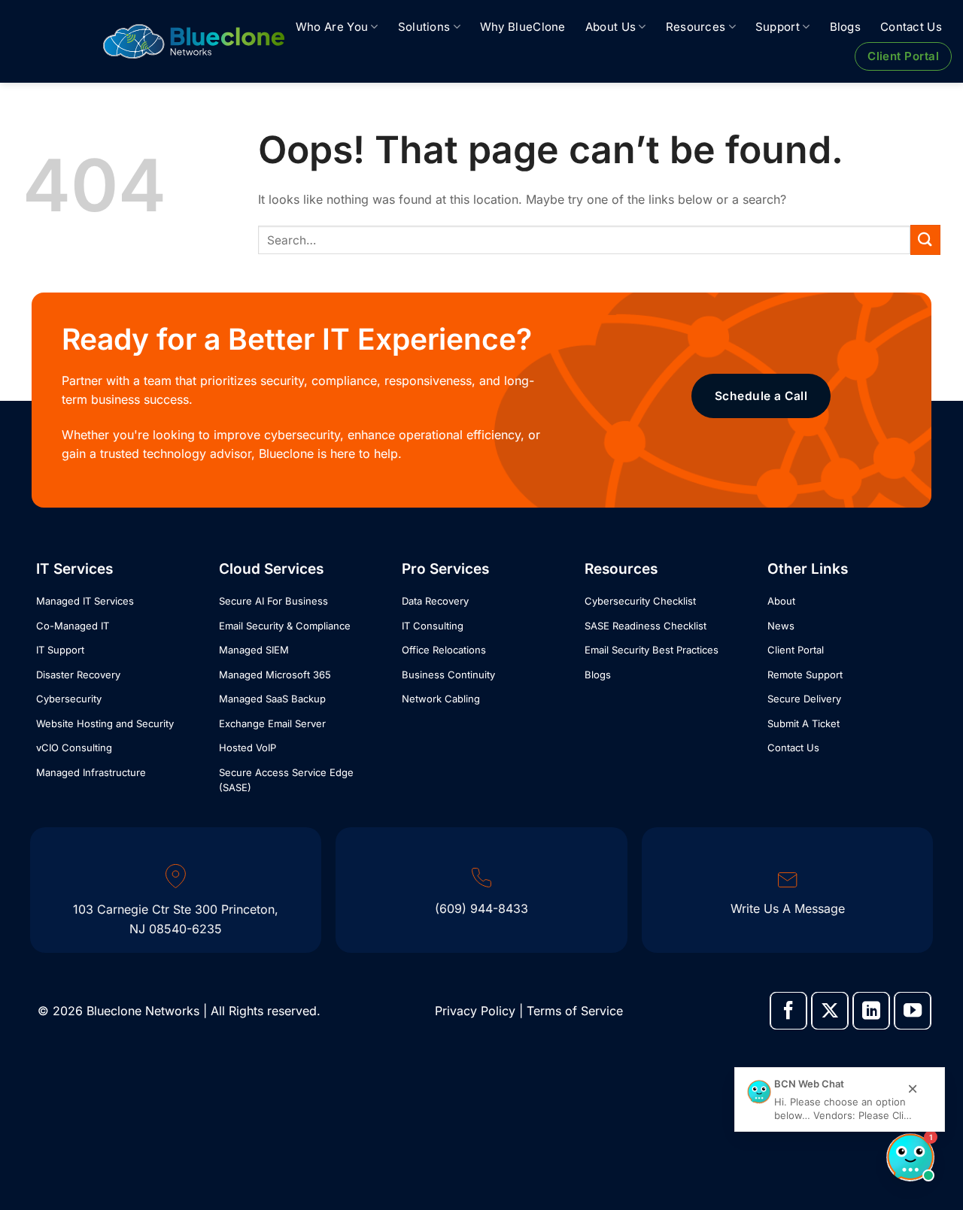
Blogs (845, 27)
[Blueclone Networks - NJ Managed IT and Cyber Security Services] (193, 41)
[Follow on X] (830, 1011)
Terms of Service (575, 1010)
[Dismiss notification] (913, 1089)
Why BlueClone (523, 27)
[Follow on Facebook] (788, 1011)
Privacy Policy (475, 1010)
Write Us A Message (788, 908)
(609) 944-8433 (481, 908)
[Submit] (925, 239)
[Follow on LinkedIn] (871, 1011)
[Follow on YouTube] (912, 1011)
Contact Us (911, 27)
